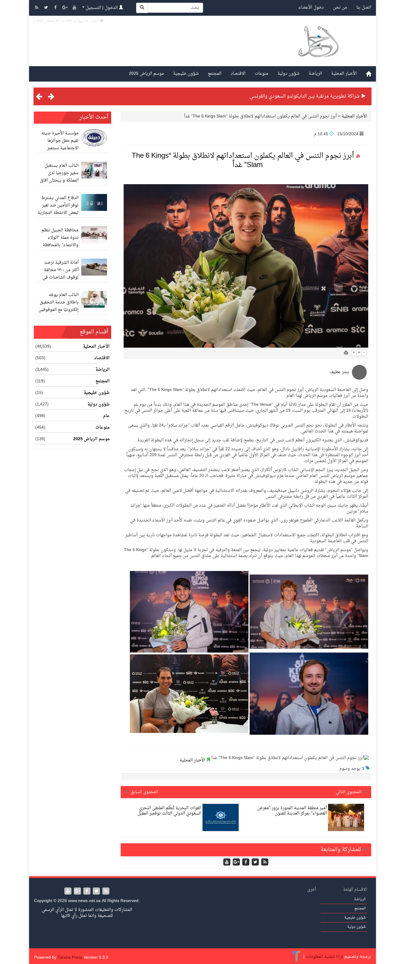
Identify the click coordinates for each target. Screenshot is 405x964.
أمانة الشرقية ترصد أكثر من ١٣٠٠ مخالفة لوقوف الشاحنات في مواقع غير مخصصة (60, 274)
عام (106, 416)
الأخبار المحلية (344, 74)
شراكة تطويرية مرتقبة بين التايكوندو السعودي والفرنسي (304, 96)
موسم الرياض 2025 (146, 74)
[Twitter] (46, 8)
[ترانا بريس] (296, 957)
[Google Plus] (65, 8)
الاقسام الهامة (355, 890)
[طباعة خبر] (346, 353)
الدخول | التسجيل (101, 8)
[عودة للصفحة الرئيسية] (318, 48)
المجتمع (214, 74)
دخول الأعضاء (311, 8)
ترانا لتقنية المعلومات (324, 957)
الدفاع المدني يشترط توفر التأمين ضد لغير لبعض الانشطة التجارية (58, 205)
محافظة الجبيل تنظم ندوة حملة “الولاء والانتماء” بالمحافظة (60, 237)
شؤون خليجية (186, 74)
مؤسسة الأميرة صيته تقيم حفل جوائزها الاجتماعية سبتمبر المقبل (60, 144)
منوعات (261, 74)
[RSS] (37, 8)
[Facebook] (56, 8)
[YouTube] (74, 8)
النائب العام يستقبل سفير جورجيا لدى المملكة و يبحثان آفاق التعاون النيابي (59, 177)
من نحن (340, 8)
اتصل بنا (363, 8)
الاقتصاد (238, 74)
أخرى (311, 890)
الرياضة (315, 74)
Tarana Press (70, 958)
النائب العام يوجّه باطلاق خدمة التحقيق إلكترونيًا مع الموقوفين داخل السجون (59, 306)
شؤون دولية (288, 74)
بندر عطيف (339, 372)
